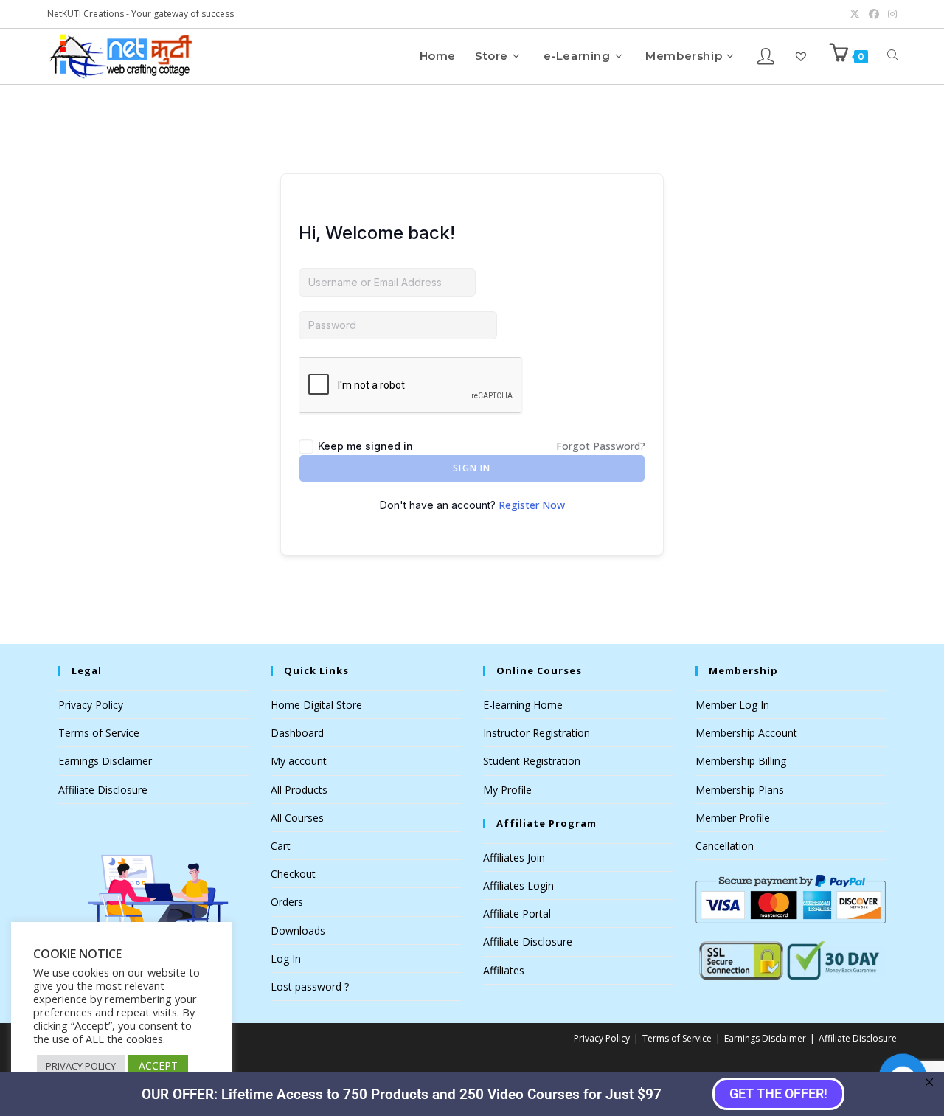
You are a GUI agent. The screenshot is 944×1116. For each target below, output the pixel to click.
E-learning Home (523, 705)
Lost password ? (310, 987)
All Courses (297, 818)
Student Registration (531, 761)
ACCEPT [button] (158, 1065)
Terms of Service (98, 733)
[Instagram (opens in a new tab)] (890, 14)
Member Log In (732, 705)
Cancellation (724, 846)
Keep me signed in (365, 446)
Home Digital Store (316, 705)
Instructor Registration (536, 733)
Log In (286, 959)
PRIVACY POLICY (81, 1065)
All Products (299, 790)
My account (299, 761)
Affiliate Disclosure (103, 790)
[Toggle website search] (893, 56)
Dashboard (297, 733)
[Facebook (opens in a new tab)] (874, 14)
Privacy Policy (90, 705)
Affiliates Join (514, 857)
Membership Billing (740, 761)
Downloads (298, 930)
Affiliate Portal (517, 914)
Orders (287, 902)
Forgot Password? (600, 446)
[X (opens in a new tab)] (854, 14)
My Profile (507, 790)
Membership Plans (739, 790)
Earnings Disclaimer (105, 761)
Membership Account (746, 733)
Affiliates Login (518, 885)
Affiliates (503, 970)
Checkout (293, 874)
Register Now (532, 505)
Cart (281, 846)
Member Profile (732, 818)
